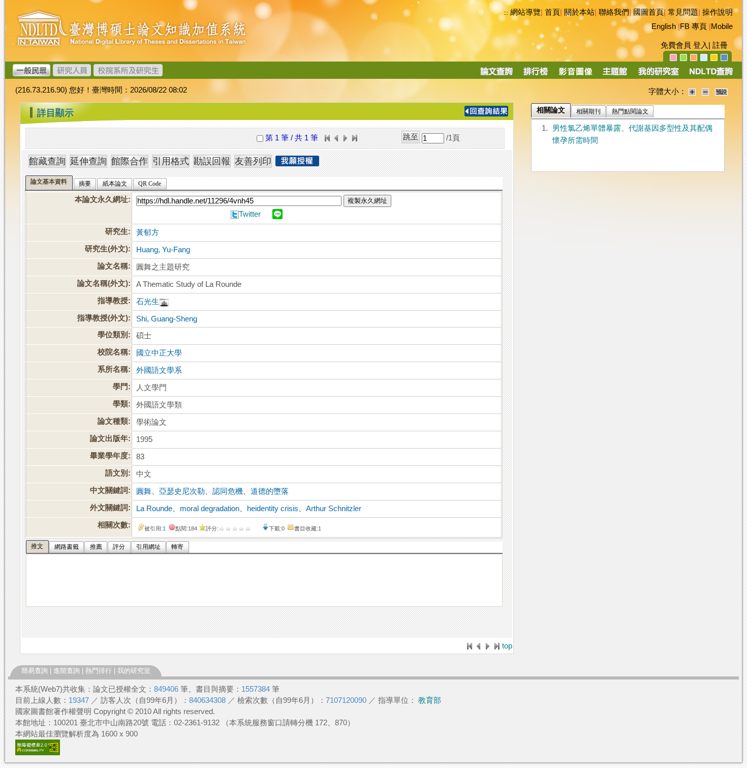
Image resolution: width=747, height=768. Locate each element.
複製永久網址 (367, 200)
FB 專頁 (693, 26)
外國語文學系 (159, 370)
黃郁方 (147, 232)
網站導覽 (525, 12)
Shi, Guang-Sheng (166, 319)
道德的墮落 (270, 491)
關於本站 (579, 12)
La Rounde (154, 509)
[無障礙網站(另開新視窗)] (37, 753)
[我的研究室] (658, 75)
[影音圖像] (575, 75)
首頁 (552, 12)
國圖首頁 (648, 12)
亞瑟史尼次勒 (182, 491)
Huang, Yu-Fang (163, 250)
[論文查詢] (496, 75)
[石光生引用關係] (164, 302)
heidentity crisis (272, 509)
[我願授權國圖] (297, 163)
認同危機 (227, 491)
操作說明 (717, 12)
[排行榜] (535, 75)
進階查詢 (66, 670)
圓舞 (143, 491)
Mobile (722, 26)
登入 (700, 45)
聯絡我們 (614, 12)
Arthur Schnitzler (333, 509)
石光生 (147, 302)
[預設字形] (721, 91)
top (507, 646)
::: (506, 13)
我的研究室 (133, 670)
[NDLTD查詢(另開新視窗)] (710, 75)
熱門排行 (98, 670)
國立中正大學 (159, 353)
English (663, 26)
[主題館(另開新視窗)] (615, 75)
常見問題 (683, 12)
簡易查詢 (34, 670)
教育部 (429, 700)
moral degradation (209, 509)
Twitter (250, 214)
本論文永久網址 (101, 199)
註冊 (720, 45)
